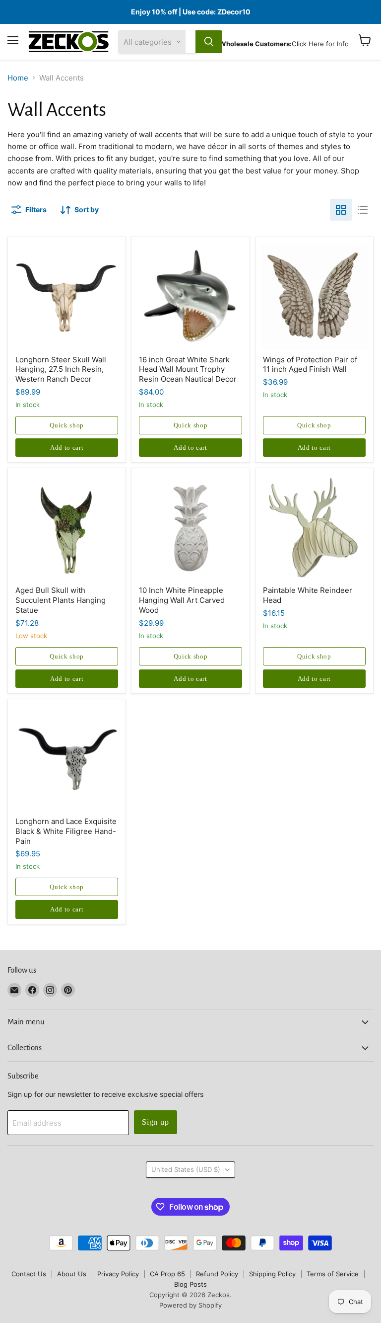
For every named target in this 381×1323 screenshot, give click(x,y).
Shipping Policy (272, 1274)
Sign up (155, 1122)
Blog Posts (190, 1284)
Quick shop (67, 425)
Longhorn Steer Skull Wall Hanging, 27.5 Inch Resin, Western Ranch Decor (60, 369)
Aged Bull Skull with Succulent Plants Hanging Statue (60, 599)
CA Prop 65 (167, 1274)
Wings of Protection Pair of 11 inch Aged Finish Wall (310, 364)
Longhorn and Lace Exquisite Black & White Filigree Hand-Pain (66, 831)
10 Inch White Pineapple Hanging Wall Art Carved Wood (182, 599)
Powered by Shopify (190, 1305)
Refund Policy (217, 1274)
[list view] (363, 210)
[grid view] (341, 210)
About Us (71, 1274)
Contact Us (28, 1274)
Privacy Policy (118, 1274)
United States (185, 1169)
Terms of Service (333, 1274)
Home (17, 78)
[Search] (208, 41)
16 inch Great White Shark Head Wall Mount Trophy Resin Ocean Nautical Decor (188, 369)
